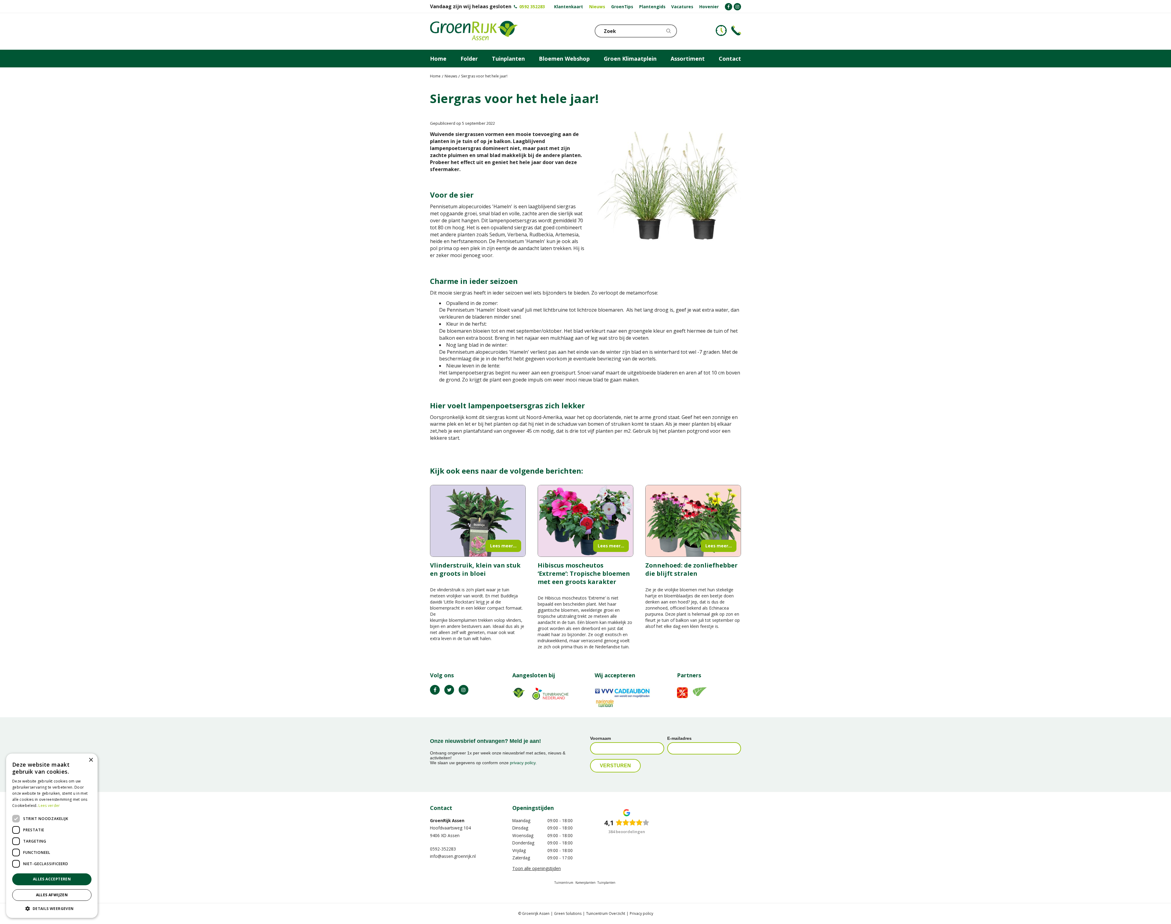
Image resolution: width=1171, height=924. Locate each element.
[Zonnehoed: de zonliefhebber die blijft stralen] (693, 521)
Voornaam (600, 738)
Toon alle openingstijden (536, 868)
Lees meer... (503, 546)
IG (463, 690)
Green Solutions (568, 913)
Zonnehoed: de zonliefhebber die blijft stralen (691, 569)
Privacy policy (641, 913)
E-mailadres (679, 738)
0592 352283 (532, 6)
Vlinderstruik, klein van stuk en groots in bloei (475, 569)
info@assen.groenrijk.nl (453, 856)
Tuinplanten (606, 882)
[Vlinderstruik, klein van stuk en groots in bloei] (477, 521)
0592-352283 (443, 849)
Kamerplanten (585, 882)
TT (449, 690)
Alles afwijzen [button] (52, 894)
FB (435, 690)
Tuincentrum (563, 882)
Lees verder (49, 805)
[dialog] (52, 836)
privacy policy (522, 762)
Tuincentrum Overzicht (605, 913)
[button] (51, 908)
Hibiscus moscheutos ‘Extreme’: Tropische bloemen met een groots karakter (584, 573)
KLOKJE (721, 30)
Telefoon (736, 30)
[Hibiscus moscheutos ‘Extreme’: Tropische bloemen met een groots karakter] (585, 521)
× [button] (90, 760)
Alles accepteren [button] (52, 879)
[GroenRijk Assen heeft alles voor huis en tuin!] (474, 31)
